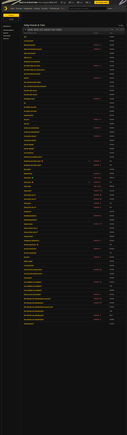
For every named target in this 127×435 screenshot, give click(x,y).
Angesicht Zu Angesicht (32, 61)
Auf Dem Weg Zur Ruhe (32, 66)
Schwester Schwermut (31, 240)
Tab (41, 30)
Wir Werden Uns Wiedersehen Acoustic (37, 299)
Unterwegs (27, 278)
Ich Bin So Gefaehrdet (31, 128)
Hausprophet (28, 115)
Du (25, 103)
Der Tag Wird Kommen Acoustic (35, 86)
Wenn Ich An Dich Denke (32, 294)
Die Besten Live (29, 99)
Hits (121, 29)
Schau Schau (28, 224)
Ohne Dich (27, 178)
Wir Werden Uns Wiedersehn (33, 303)
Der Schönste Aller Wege (32, 82)
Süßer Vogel (28, 261)
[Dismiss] (123, 2)
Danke (26, 78)
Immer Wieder (29, 144)
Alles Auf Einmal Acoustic (32, 49)
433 (25, 37)
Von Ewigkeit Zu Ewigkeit (32, 282)
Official (30, 30)
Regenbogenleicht (30, 216)
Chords (36, 30)
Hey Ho (26, 119)
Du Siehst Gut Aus (30, 107)
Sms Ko (26, 257)
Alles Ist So (27, 57)
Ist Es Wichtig (28, 153)
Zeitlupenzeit (28, 324)
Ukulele (59, 30)
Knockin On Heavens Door (33, 157)
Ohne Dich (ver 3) (30, 199)
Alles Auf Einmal (29, 45)
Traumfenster (29, 265)
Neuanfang (28, 173)
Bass (53, 30)
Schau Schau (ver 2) (30, 228)
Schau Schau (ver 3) (30, 232)
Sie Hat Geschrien (30, 244)
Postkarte (27, 211)
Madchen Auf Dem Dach (32, 161)
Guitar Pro (47, 30)
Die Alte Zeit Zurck (30, 90)
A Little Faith (28, 41)
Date (117, 29)
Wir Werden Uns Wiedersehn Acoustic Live (38, 307)
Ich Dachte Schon (30, 136)
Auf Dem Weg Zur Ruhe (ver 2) (34, 70)
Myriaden (27, 169)
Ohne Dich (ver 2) (30, 195)
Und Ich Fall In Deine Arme (33, 269)
